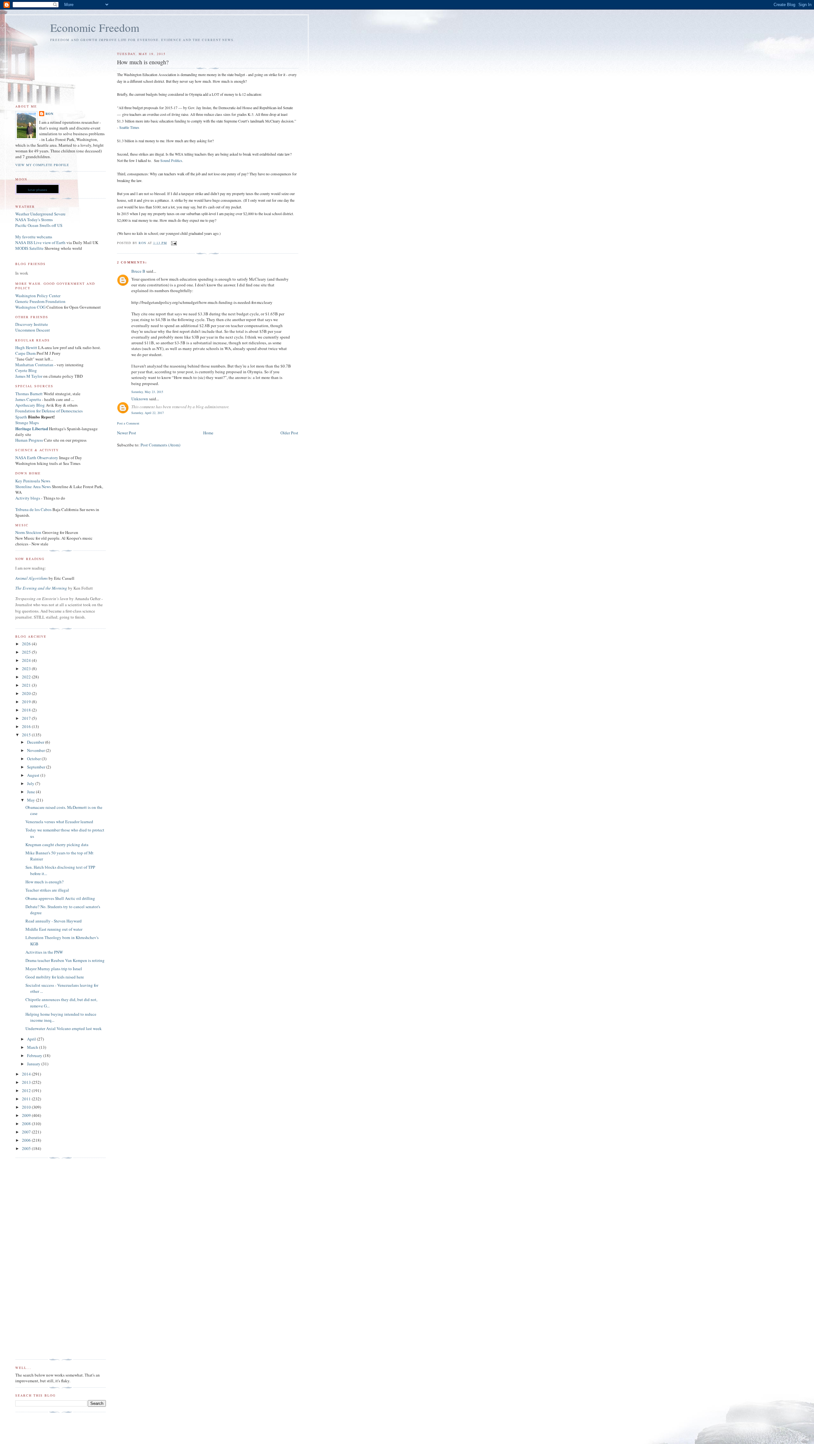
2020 (27, 693)
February (35, 1055)
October (34, 758)
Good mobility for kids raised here (54, 977)
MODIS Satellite (29, 248)
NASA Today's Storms (34, 219)
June (31, 792)
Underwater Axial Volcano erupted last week (63, 1028)
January (34, 1064)
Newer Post (126, 433)
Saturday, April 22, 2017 (147, 412)
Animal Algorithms (32, 578)
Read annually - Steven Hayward (53, 921)
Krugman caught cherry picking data (56, 844)
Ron (49, 113)
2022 (27, 677)
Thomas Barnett (29, 393)
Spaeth (21, 417)
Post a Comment (128, 423)
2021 (27, 685)
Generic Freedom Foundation (40, 301)
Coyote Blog (26, 370)
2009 (27, 1115)
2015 (27, 735)
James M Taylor (29, 376)
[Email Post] (173, 242)
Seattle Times (129, 127)
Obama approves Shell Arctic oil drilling (60, 898)
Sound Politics (171, 160)
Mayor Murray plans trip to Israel (53, 968)
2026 (27, 644)
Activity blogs (27, 498)
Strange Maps (27, 422)
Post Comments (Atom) (160, 445)
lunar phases (37, 190)
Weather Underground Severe (40, 214)
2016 (27, 726)
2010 (27, 1107)
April (32, 1039)
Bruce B (138, 271)
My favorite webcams (33, 237)
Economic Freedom (94, 27)
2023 (27, 668)
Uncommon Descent (32, 330)
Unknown (139, 399)
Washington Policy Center (37, 295)
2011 (27, 1099)
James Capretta (28, 399)
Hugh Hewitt (26, 347)
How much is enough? (44, 882)
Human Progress (29, 440)
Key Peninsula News (32, 481)
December (36, 742)
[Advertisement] (40, 1258)
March (33, 1047)
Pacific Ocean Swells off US (38, 225)
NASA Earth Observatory (36, 457)
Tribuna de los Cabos (33, 509)
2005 (27, 1148)
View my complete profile (42, 165)
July (31, 783)
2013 (27, 1082)
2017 (27, 718)
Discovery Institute (31, 324)
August (33, 775)
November (36, 750)
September (36, 767)
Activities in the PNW (44, 952)
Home (208, 433)
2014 (27, 1074)
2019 (27, 701)
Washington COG (30, 307)
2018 (27, 710)
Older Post (289, 433)
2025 (27, 652)
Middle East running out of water (53, 929)
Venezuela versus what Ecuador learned (59, 821)
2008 (27, 1123)
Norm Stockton (28, 532)
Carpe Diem (25, 353)
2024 (27, 660)
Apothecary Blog (30, 405)
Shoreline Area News (33, 486)
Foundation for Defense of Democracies (49, 411)
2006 (27, 1140)
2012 (27, 1090)
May (31, 800)
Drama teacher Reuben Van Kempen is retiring (65, 960)
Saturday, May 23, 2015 (147, 391)
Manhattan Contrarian (34, 365)
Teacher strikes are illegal (47, 890)
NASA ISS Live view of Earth (40, 242)
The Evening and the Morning (41, 588)
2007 (27, 1132)
